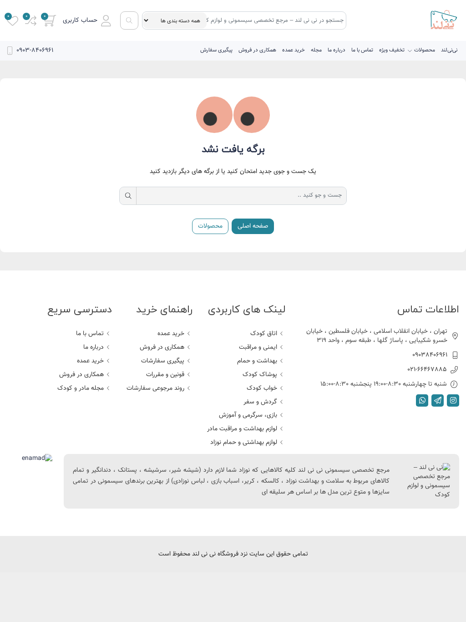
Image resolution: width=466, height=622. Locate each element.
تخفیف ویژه (392, 50)
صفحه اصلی (253, 226)
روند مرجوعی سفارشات (155, 388)
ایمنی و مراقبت (258, 347)
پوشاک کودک (260, 375)
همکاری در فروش (257, 50)
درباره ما (336, 50)
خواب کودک (262, 388)
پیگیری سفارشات (162, 361)
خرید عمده (293, 50)
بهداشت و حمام (257, 361)
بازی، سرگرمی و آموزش (248, 415)
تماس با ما (362, 50)
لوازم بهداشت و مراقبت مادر (242, 429)
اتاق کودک (263, 334)
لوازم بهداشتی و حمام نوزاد (243, 443)
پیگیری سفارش (216, 50)
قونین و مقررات (165, 375)
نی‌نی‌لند (449, 50)
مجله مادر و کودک (80, 388)
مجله (316, 50)
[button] (87, 20)
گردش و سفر (260, 402)
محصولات (424, 50)
